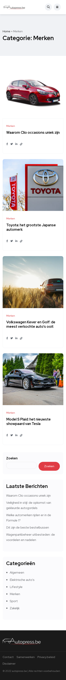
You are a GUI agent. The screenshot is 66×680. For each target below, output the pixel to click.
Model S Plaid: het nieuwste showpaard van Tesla (28, 421)
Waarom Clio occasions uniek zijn (33, 132)
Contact (8, 657)
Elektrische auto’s (22, 580)
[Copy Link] (21, 144)
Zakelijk (15, 608)
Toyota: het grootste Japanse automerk (31, 227)
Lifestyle (16, 587)
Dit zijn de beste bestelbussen (27, 527)
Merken (15, 594)
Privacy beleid (46, 657)
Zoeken (12, 458)
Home (6, 31)
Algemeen (17, 572)
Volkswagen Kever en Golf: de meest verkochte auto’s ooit (30, 324)
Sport (14, 601)
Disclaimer (9, 663)
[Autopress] (14, 7)
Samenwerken (26, 657)
